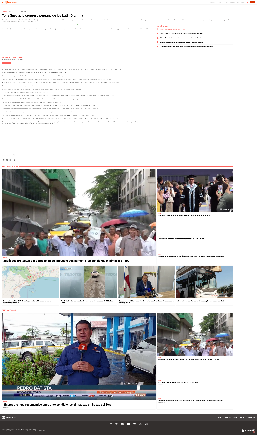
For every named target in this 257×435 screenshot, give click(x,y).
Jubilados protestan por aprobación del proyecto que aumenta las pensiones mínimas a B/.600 (66, 260)
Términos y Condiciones (7, 428)
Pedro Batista (5, 407)
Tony (25, 155)
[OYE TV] (117, 425)
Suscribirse (6, 63)
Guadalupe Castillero (161, 402)
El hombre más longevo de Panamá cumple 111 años (172, 29)
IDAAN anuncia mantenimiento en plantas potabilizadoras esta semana (181, 239)
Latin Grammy (32, 155)
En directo (252, 2)
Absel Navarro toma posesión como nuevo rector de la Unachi (178, 382)
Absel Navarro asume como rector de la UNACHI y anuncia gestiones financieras (184, 215)
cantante (18, 155)
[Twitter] (7, 160)
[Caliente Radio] (140, 425)
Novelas (232, 2)
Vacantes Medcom (29, 428)
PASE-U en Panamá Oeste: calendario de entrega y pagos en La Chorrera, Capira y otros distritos (183, 38)
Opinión (226, 2)
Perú (12, 155)
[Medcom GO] (105, 425)
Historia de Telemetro (19, 428)
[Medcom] (152, 425)
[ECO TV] (128, 425)
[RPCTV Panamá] (111, 425)
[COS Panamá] (123, 425)
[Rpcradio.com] (134, 425)
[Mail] (14, 160)
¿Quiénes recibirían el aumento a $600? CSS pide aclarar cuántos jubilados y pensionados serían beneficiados (186, 46)
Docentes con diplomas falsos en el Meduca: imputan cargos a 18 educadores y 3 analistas (181, 42)
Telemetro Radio (241, 2)
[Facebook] (3, 160)
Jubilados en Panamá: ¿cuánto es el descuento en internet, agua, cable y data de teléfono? (181, 33)
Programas (219, 2)
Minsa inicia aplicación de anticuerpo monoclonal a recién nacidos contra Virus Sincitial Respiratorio (190, 400)
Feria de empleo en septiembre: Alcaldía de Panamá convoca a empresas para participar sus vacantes (191, 256)
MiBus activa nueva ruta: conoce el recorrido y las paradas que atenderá (200, 301)
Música (10, 11)
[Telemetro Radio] (146, 425)
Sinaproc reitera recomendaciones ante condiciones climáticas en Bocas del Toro (57, 404)
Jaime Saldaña (160, 384)
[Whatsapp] (10, 160)
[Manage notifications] (254, 432)
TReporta (212, 2)
